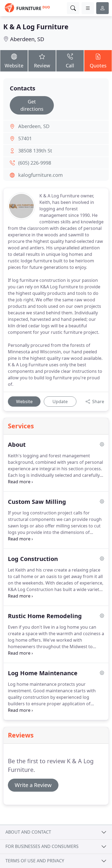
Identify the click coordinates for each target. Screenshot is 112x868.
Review (42, 65)
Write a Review (33, 785)
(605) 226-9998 (34, 162)
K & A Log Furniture (36, 26)
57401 (25, 138)
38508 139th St (35, 150)
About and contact (28, 832)
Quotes (98, 65)
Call (70, 65)
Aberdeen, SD (27, 39)
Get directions (31, 105)
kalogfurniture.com (40, 175)
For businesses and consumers (42, 846)
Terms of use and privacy (34, 861)
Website (14, 65)
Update (60, 401)
